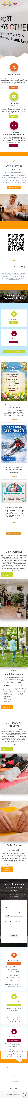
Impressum (14, 1076)
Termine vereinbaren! (14, 187)
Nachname (17, 912)
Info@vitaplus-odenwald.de (14, 1005)
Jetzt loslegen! (14, 322)
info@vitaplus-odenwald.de (14, 1040)
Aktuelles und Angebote (14, 533)
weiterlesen (14, 87)
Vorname (7, 912)
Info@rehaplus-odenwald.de (14, 963)
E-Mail (7, 915)
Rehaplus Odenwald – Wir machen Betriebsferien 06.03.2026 (14, 469)
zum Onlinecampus (6, 574)
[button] (9, 58)
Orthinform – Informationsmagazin (7, 865)
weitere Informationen (6, 706)
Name (7, 907)
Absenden (14, 936)
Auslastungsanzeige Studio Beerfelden (14, 351)
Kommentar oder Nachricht (13, 922)
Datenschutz (14, 1082)
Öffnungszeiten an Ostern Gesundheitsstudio (14, 406)
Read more (14, 419)
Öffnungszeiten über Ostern (14, 507)
